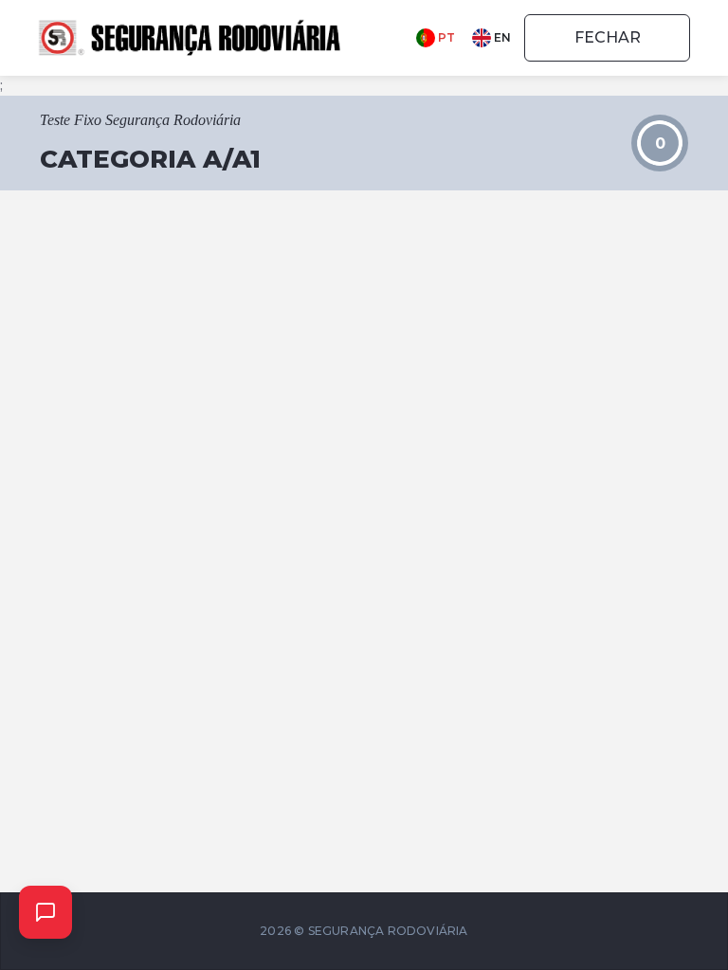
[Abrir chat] (45, 912)
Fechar (607, 37)
